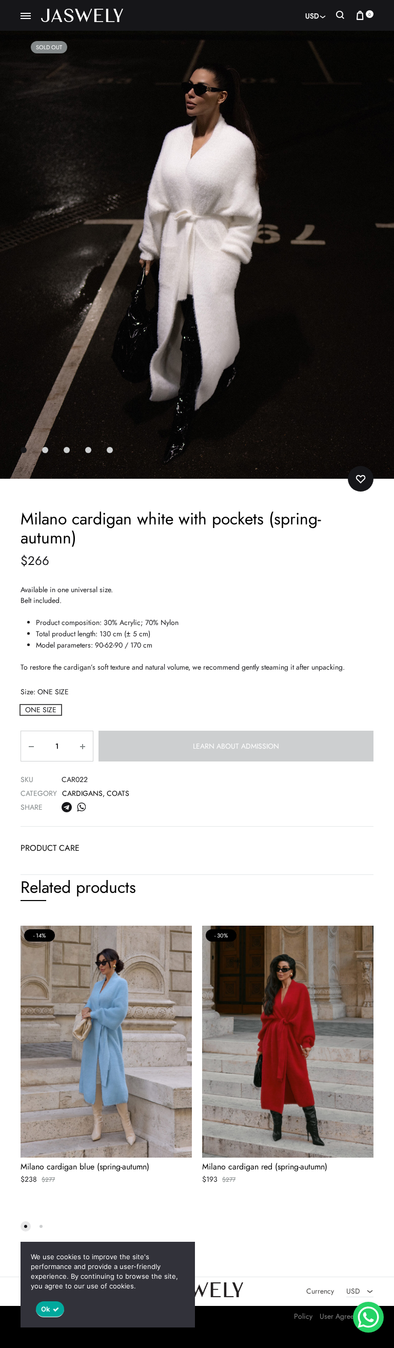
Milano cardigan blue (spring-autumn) (85, 1167)
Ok (45, 1309)
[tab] (50, 850)
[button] (41, 710)
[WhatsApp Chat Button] (368, 1317)
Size (45, 692)
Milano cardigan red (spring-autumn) (264, 1167)
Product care (50, 848)
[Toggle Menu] (26, 16)
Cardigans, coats (95, 793)
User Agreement (344, 1316)
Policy (303, 1316)
